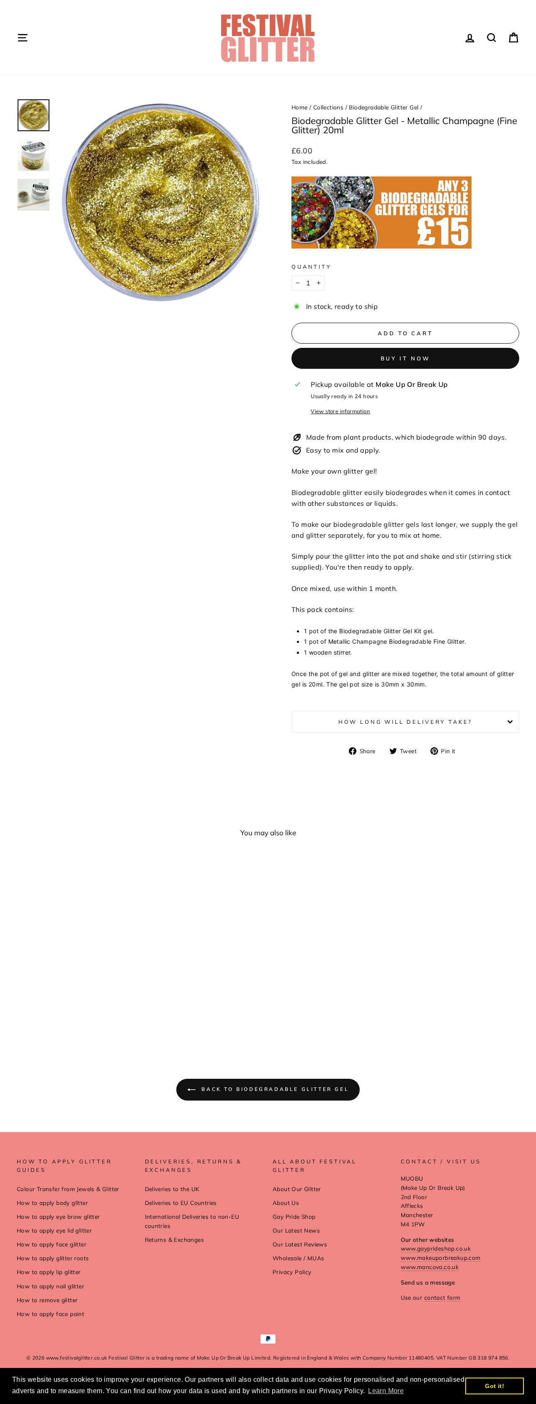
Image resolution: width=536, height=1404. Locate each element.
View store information (340, 411)
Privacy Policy (292, 1271)
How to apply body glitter (52, 1202)
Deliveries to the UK (172, 1188)
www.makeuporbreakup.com (441, 1257)
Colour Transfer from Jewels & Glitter (68, 1188)
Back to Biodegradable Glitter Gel (274, 1089)
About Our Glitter (297, 1188)
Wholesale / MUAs (298, 1258)
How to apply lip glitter (49, 1271)
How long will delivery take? (405, 721)
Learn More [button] (386, 1390)
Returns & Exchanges (174, 1239)
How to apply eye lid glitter (54, 1230)
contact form (442, 1297)
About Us (286, 1202)
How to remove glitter (47, 1299)
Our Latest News (296, 1230)
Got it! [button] (494, 1386)
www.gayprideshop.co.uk (436, 1248)
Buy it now (405, 358)
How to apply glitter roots (53, 1258)
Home (299, 107)
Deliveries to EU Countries (181, 1202)
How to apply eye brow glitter (58, 1216)
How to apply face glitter (51, 1244)
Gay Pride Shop (294, 1216)
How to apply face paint (50, 1313)
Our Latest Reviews (300, 1244)
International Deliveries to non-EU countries (192, 1221)
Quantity (311, 266)
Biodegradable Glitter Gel (383, 107)
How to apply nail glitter (50, 1286)
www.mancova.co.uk (430, 1266)
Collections (328, 107)
